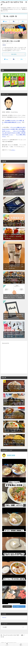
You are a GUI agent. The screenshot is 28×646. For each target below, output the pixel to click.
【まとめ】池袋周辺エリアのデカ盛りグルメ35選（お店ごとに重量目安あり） (14, 280)
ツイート (4, 617)
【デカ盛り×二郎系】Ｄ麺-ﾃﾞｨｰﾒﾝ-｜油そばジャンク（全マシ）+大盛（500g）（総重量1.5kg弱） (14, 388)
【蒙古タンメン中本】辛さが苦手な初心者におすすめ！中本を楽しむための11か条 (14, 236)
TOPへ (21, 644)
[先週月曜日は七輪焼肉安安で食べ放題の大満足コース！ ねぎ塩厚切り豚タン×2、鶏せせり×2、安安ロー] (14, 592)
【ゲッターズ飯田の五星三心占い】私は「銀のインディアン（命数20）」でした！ (14, 209)
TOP (10, 635)
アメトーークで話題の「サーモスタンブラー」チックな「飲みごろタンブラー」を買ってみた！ (14, 266)
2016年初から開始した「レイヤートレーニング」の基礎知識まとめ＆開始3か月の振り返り (14, 334)
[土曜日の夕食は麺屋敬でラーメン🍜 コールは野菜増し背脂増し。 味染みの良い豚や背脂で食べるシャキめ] (14, 519)
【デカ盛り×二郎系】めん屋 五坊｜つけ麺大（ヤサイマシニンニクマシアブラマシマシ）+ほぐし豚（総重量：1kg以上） (14, 402)
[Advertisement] (14, 358)
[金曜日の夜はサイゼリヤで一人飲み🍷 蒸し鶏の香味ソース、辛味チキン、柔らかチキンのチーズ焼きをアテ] (14, 543)
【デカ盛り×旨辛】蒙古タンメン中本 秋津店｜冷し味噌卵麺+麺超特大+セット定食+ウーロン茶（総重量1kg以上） (14, 415)
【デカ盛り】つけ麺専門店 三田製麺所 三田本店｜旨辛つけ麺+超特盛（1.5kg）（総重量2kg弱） (14, 442)
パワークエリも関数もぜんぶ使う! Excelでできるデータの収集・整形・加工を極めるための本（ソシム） (14, 129)
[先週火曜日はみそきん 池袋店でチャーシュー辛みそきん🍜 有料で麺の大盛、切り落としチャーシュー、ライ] (14, 568)
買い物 (4, 44)
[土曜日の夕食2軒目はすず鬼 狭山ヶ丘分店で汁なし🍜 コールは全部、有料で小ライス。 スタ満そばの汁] (14, 495)
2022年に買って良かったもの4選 (11, 41)
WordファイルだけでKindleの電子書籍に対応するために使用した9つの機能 (13, 316)
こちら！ (13, 149)
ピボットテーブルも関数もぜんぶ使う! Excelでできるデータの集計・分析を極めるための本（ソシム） (13, 132)
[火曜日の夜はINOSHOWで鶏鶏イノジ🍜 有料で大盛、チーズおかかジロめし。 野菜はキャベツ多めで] (14, 470)
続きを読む (14, 54)
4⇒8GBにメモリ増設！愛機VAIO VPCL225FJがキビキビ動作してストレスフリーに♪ (13, 192)
